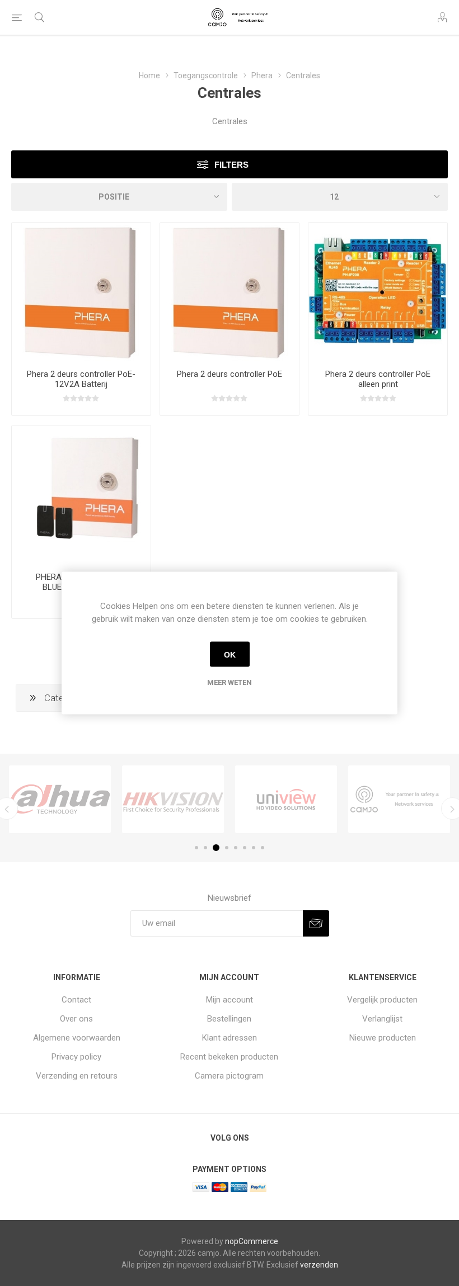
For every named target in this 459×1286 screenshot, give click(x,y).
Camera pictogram (229, 1076)
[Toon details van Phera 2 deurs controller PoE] (229, 292)
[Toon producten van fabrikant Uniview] (286, 799)
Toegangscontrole (206, 75)
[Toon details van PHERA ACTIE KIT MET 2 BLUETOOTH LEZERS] (81, 494)
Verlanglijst (382, 1019)
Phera (262, 75)
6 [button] (244, 847)
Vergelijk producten (382, 1000)
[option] (59, 799)
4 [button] (226, 847)
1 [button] (196, 847)
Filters (231, 164)
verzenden (319, 1264)
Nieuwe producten (382, 1038)
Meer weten (229, 682)
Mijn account (229, 1000)
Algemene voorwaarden (76, 1038)
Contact (76, 1000)
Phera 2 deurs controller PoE (229, 374)
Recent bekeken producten (229, 1057)
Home (149, 75)
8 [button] (262, 847)
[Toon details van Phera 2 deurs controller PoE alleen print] (377, 292)
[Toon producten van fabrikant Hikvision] (173, 799)
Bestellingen (229, 1019)
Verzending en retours (77, 1076)
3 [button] (216, 847)
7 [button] (253, 847)
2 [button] (205, 847)
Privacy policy (76, 1057)
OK (230, 654)
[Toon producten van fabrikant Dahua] (60, 799)
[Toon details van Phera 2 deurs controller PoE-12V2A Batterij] (81, 292)
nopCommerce (251, 1241)
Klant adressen (229, 1038)
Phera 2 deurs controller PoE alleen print (377, 379)
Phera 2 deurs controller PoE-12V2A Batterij (81, 379)
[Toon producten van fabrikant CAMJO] (399, 799)
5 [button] (235, 847)
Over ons (76, 1019)
